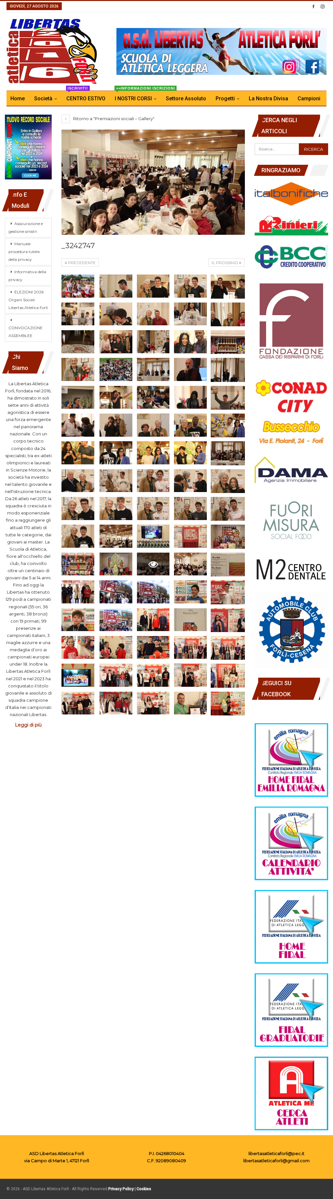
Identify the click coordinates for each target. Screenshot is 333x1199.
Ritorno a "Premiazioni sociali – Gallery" (113, 118)
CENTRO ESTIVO (85, 96)
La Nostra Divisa (268, 98)
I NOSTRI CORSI (137, 96)
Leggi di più (28, 725)
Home (17, 98)
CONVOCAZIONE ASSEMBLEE (25, 331)
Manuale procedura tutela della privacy (24, 251)
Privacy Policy (121, 1189)
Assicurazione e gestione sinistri (25, 227)
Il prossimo (225, 262)
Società (43, 98)
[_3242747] (77, 286)
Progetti (225, 98)
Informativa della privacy (27, 275)
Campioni (309, 98)
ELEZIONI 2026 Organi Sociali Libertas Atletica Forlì (28, 299)
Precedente (81, 262)
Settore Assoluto (186, 98)
